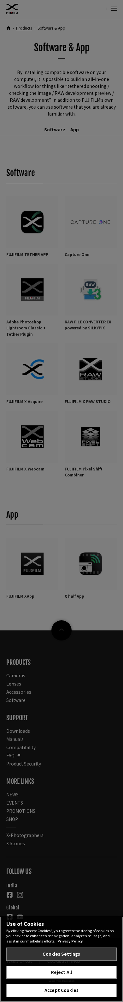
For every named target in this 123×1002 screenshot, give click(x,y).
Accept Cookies (61, 990)
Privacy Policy (70, 940)
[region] (61, 959)
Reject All (61, 972)
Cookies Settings (61, 954)
